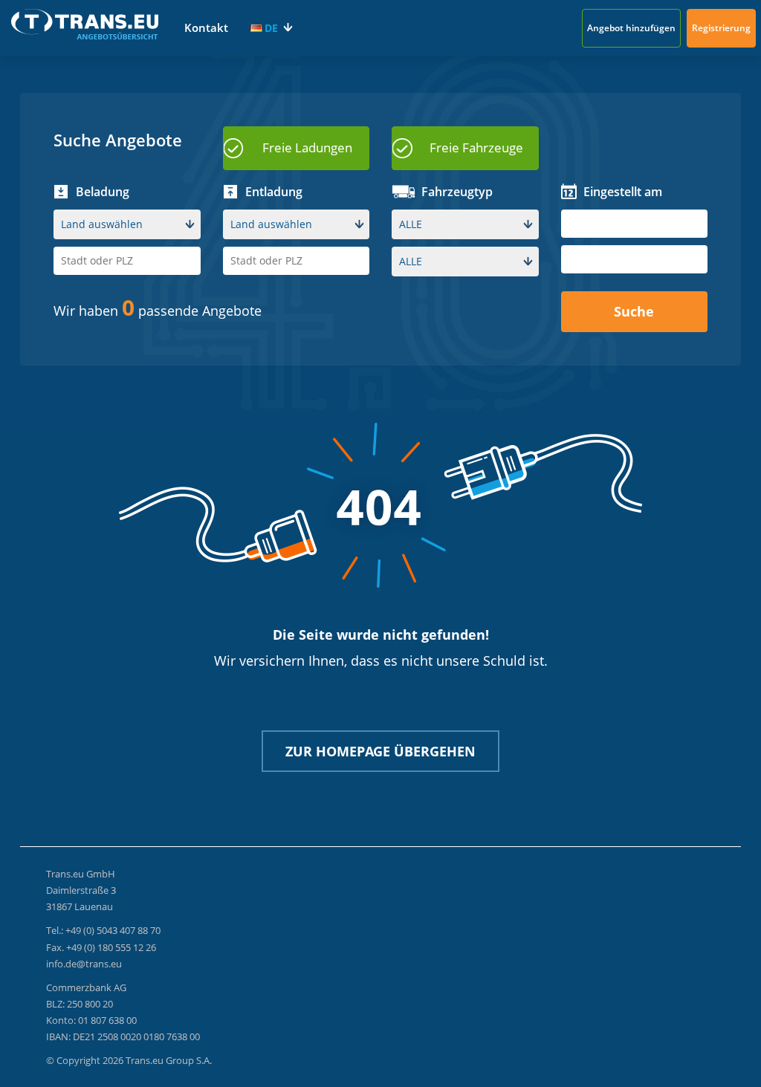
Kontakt (206, 27)
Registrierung (721, 28)
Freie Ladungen (307, 147)
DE (271, 28)
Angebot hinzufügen (631, 28)
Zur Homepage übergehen (380, 751)
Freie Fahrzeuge (476, 147)
